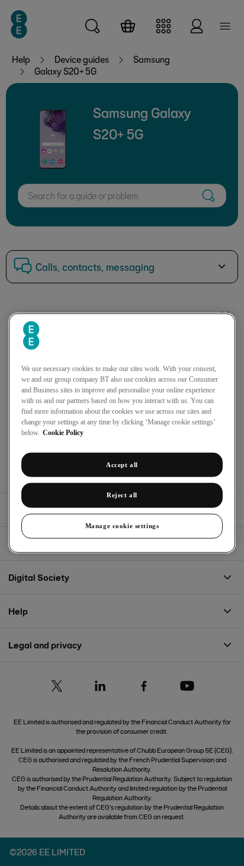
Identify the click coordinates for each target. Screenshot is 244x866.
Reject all (122, 494)
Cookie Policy (63, 432)
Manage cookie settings (122, 525)
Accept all (122, 464)
